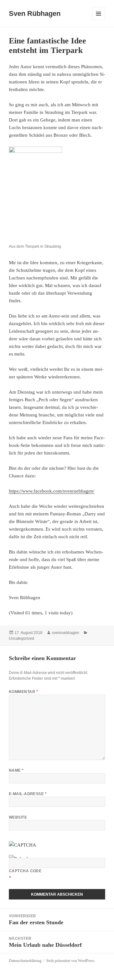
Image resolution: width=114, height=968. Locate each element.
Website (18, 817)
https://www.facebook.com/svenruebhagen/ (51, 491)
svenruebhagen (65, 633)
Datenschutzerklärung (25, 960)
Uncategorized (21, 638)
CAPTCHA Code (25, 871)
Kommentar (23, 692)
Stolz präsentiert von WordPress (70, 960)
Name (16, 770)
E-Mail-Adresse (28, 794)
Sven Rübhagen (34, 13)
